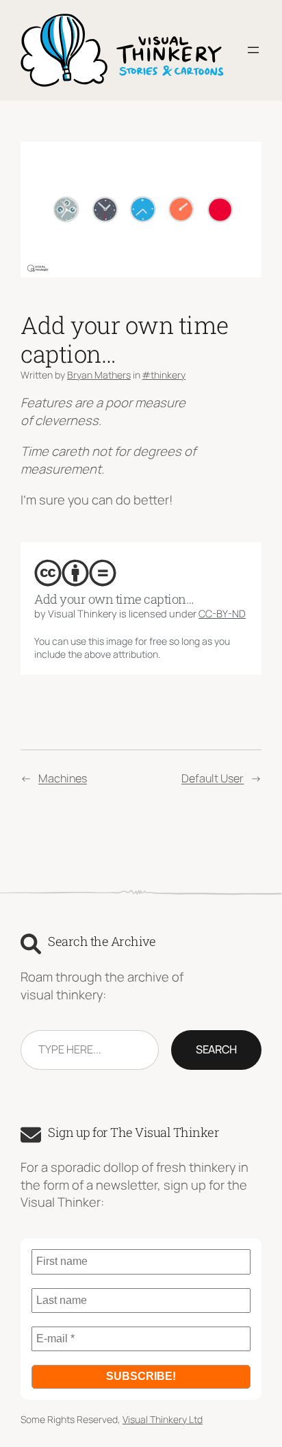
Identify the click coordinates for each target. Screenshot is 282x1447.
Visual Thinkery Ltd (163, 1419)
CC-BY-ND (222, 613)
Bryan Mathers (99, 374)
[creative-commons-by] (75, 573)
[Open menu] (253, 50)
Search (216, 1049)
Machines (62, 778)
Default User (212, 778)
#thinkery (163, 374)
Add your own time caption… (114, 598)
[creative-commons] (48, 573)
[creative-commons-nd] (102, 573)
